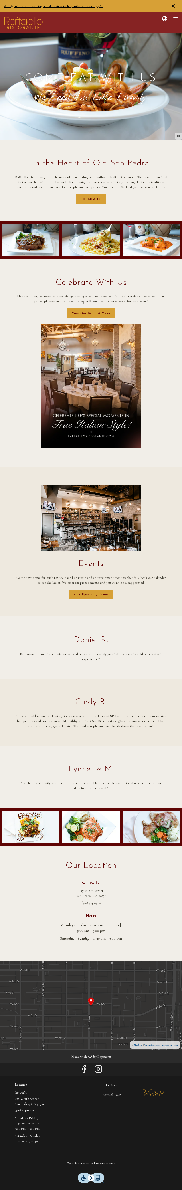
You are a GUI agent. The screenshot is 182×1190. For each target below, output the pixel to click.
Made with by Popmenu (57, 1056)
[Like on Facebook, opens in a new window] (84, 1070)
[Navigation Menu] (176, 19)
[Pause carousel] (178, 136)
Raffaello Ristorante (153, 1093)
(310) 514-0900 (24, 1110)
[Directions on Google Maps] (91, 1005)
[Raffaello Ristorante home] (24, 23)
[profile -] (164, 18)
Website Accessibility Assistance (91, 1163)
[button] (30, 240)
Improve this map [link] (169, 1044)
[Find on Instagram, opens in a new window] (98, 1070)
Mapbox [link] (138, 1044)
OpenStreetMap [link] (152, 1044)
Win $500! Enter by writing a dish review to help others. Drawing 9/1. (53, 6)
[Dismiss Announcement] (173, 6)
